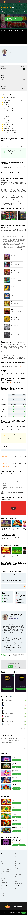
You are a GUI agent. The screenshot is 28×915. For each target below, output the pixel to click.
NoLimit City (25, 556)
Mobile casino (18, 863)
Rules (2, 873)
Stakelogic (3, 530)
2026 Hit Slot (14, 820)
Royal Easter (14, 763)
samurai (15, 57)
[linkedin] (10, 618)
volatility (11, 382)
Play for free (17, 760)
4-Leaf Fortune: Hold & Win (17, 827)
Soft (16, 872)
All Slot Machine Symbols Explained (9, 746)
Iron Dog (2, 557)
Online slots (3, 867)
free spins (20, 366)
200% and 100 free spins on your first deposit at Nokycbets (18, 840)
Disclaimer (3, 891)
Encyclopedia (4, 882)
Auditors (17, 879)
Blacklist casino (4, 859)
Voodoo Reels (4, 463)
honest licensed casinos (8, 168)
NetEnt (13, 785)
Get (19, 845)
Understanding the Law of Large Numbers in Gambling (13, 738)
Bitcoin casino (18, 861)
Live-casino (17, 865)
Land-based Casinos (19, 870)
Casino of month (18, 856)
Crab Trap (14, 784)
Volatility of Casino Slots (6, 742)
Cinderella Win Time (5, 466)
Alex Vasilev (10, 655)
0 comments (15, 11)
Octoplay (13, 828)
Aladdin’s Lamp (24, 392)
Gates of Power (15, 777)
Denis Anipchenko (15, 51)
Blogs (16, 888)
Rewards (3, 878)
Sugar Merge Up (15, 770)
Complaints (17, 868)
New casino (3, 856)
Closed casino (4, 861)
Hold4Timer (4, 453)
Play (7, 688)
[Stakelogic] (24, 69)
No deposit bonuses (5, 876)
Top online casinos (5, 871)
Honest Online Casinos (6, 869)
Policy (2, 893)
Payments (17, 859)
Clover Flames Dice (16, 813)
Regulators (17, 876)
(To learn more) (6, 913)
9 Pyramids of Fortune (6, 460)
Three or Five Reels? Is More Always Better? (11, 740)
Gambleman (14, 806)
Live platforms (18, 883)
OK (23, 912)
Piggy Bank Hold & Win (16, 756)
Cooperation (3, 888)
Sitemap (17, 881)
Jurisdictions (18, 874)
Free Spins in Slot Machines (7, 744)
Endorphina (14, 800)
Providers (3, 880)
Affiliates (3, 897)
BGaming (13, 757)
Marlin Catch (4, 456)
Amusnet (13, 556)
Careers (2, 895)
